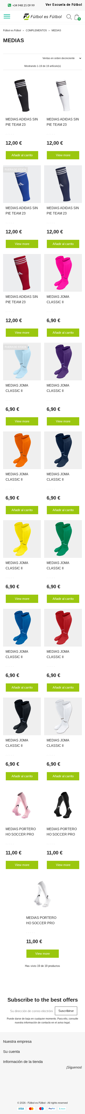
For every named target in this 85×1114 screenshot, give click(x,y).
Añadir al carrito (22, 155)
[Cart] (77, 16)
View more (63, 155)
